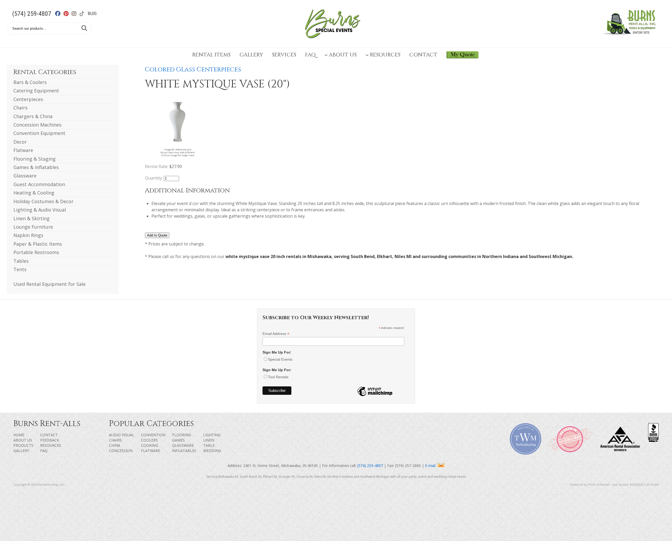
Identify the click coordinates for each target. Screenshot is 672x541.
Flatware (23, 150)
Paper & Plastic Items (37, 244)
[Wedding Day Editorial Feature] (570, 453)
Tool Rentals (278, 377)
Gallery (251, 54)
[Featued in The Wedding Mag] (525, 453)
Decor (20, 142)
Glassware (24, 175)
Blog (92, 13)
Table (209, 445)
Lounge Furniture (33, 227)
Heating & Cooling (33, 193)
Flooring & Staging (34, 159)
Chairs (20, 107)
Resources (385, 54)
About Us (342, 54)
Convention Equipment (39, 133)
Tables (21, 261)
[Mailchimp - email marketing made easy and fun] (375, 396)
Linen (208, 440)
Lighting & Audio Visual (39, 210)
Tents (20, 269)
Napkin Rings (28, 235)
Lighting (211, 434)
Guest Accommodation (39, 184)
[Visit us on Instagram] (76, 13)
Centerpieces (28, 99)
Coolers (149, 440)
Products (23, 445)
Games (178, 440)
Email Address (275, 333)
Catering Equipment (36, 90)
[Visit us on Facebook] (60, 13)
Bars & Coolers (30, 82)
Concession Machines (37, 125)
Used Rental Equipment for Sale (49, 284)
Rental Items (211, 54)
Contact (423, 54)
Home (18, 434)
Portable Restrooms (36, 252)
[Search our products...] (84, 28)
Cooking (149, 445)
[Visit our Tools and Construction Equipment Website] (630, 38)
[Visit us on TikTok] (84, 13)
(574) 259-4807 (31, 13)
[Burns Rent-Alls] (332, 41)
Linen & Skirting (31, 218)
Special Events (280, 359)
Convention (153, 434)
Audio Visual (121, 434)
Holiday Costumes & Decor (43, 201)
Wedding (212, 450)
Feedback (49, 440)
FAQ (310, 54)
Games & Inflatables (36, 167)
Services (284, 54)
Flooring (181, 434)
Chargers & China (32, 116)
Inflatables (184, 450)
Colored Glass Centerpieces (193, 69)
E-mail (431, 465)
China (114, 445)
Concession (121, 450)
